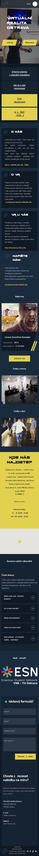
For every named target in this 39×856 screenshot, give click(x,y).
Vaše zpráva (8, 741)
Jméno (6, 711)
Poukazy (9, 43)
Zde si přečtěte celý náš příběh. (17, 165)
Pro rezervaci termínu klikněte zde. (18, 202)
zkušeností (19, 102)
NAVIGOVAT (19, 494)
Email (6, 721)
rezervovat (19, 88)
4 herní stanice (19, 72)
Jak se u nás (19, 85)
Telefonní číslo (9, 731)
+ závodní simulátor (19, 75)
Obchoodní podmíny (17, 849)
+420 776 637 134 (9, 824)
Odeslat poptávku (25, 757)
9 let (19, 99)
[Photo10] (19, 389)
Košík (28, 4)
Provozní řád (17, 846)
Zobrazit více (19, 359)
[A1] (19, 432)
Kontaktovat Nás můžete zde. (16, 285)
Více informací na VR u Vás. (15, 248)
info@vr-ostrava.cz (9, 815)
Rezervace (29, 43)
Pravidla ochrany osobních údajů (17, 851)
